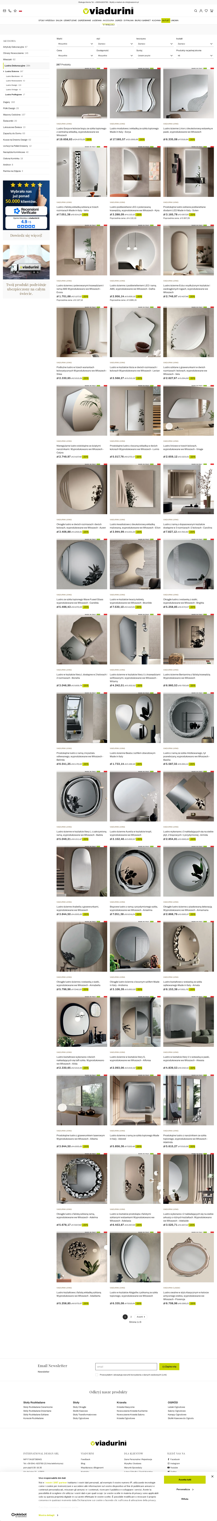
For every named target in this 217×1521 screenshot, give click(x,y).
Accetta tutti (185, 1479)
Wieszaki (9, 59)
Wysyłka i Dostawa (132, 1463)
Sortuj (139, 50)
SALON (59, 20)
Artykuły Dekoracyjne (15, 47)
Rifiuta (184, 1499)
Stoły (76, 1402)
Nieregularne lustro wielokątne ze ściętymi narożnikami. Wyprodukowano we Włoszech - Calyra (80, 449)
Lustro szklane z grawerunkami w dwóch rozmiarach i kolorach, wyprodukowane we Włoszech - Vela (185, 370)
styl (98, 38)
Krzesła (121, 1402)
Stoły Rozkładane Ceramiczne (38, 1407)
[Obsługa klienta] (9, 10)
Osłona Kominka (13, 158)
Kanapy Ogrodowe (177, 1414)
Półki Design (11, 108)
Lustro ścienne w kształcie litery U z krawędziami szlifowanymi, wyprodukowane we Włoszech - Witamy (135, 678)
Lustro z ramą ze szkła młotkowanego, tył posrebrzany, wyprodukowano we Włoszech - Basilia (186, 756)
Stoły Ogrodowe (81, 1418)
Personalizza (183, 1489)
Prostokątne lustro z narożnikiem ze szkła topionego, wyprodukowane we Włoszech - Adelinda (185, 1138)
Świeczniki (10, 121)
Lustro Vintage (13, 90)
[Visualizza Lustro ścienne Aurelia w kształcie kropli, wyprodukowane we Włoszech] (153, 778)
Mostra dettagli (46, 1515)
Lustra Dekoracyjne (17, 65)
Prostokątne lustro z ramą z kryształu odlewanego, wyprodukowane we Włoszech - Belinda (80, 756)
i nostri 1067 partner (56, 1482)
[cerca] (195, 10)
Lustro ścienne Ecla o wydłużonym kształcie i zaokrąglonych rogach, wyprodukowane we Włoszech (186, 289)
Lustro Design (13, 85)
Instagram (175, 1463)
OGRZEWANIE (84, 20)
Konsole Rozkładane (33, 1418)
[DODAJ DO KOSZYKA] (100, 75)
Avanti (140, 1317)
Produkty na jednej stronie (188, 50)
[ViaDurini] (108, 10)
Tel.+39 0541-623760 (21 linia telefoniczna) (43, 1463)
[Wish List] (100, 82)
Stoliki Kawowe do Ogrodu (181, 1418)
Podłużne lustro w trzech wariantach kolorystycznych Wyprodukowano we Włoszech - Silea (82, 370)
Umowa (174, 20)
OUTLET (166, 20)
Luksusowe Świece (14, 127)
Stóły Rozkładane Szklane (36, 1414)
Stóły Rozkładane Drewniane (37, 1411)
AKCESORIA (108, 20)
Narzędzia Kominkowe (15, 152)
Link (164, 1375)
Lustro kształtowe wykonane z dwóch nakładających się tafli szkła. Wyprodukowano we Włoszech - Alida (80, 1060)
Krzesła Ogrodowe (126, 1418)
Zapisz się (170, 1366)
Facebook (175, 1459)
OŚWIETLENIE (70, 20)
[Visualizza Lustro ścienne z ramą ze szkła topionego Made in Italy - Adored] (153, 1082)
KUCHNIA (156, 20)
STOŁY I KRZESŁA (47, 20)
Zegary (9, 102)
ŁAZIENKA (97, 20)
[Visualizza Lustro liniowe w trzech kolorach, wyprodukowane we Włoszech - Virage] (206, 392)
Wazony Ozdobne (14, 114)
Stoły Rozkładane (34, 1402)
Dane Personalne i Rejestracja (138, 1459)
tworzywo (141, 38)
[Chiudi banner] (212, 1476)
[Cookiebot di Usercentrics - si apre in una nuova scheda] (19, 1515)
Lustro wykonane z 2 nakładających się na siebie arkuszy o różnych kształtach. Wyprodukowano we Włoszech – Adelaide (188, 1217)
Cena (59, 50)
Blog (83, 1463)
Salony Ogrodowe (177, 1411)
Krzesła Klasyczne (125, 1407)
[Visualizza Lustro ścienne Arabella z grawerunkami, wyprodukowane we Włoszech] (100, 853)
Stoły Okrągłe (79, 1407)
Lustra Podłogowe (15, 95)
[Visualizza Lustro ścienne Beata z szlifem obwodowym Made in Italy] (153, 700)
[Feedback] (15, 10)
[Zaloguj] (201, 10)
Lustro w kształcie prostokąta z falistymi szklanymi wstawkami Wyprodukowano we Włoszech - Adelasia (132, 1217)
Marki (59, 38)
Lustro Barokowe (14, 76)
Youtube (174, 1468)
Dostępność (103, 50)
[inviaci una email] (4, 10)
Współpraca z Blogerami (92, 1468)
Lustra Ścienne (14, 71)
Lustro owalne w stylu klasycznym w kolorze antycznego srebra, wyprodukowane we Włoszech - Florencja (186, 1296)
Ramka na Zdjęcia (13, 171)
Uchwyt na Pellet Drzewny (17, 146)
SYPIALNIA (129, 20)
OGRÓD (118, 20)
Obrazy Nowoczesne (15, 53)
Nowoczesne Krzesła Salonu (131, 1414)
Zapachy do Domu (14, 133)
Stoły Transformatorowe (84, 1414)
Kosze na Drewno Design (17, 140)
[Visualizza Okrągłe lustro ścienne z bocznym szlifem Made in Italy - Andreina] (153, 928)
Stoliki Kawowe (80, 1411)
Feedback (85, 1459)
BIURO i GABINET (143, 20)
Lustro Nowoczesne (15, 81)
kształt (179, 38)
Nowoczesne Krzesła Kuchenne (132, 1411)
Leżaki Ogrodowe (176, 1407)
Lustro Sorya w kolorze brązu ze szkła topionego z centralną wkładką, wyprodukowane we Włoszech (81, 132)
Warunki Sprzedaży (133, 1468)
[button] (75, 44)
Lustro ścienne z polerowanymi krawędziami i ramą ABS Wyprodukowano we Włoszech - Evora (80, 289)
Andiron (8, 165)
